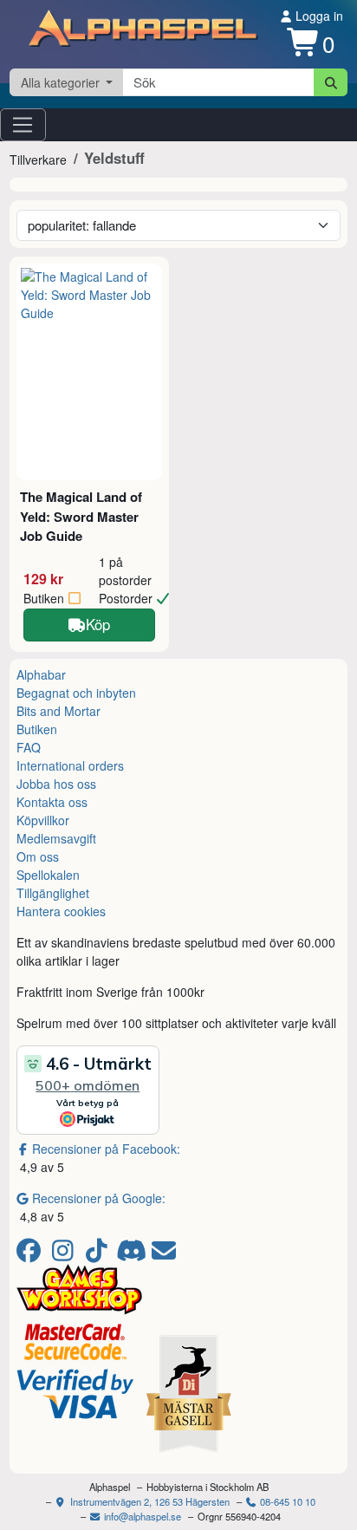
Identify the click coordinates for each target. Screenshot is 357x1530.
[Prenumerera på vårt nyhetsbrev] (164, 1254)
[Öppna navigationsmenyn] (23, 124)
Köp (98, 624)
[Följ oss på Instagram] (65, 1254)
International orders (70, 765)
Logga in (317, 15)
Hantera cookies (61, 911)
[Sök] (330, 82)
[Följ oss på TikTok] (99, 1254)
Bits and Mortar (58, 710)
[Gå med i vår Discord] (133, 1254)
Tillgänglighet (52, 893)
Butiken (36, 729)
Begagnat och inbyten (76, 692)
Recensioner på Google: (99, 1198)
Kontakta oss (52, 802)
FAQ (28, 747)
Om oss (37, 856)
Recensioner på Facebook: (106, 1148)
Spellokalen (48, 874)
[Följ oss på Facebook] (31, 1254)
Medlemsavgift (56, 838)
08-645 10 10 (286, 1501)
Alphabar (41, 674)
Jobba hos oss (56, 783)
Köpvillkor (42, 820)
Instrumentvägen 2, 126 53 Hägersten (149, 1501)
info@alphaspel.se (141, 1516)
